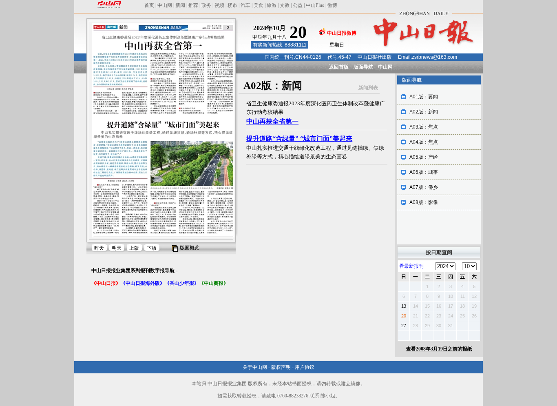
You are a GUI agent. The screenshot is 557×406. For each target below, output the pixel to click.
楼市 (232, 5)
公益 (298, 5)
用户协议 (304, 367)
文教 (285, 5)
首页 (149, 5)
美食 (258, 5)
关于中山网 (255, 367)
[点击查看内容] (138, 73)
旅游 (271, 5)
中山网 (164, 5)
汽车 (245, 5)
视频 (219, 5)
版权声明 (281, 367)
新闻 (180, 5)
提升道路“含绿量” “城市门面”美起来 (299, 138)
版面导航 (363, 67)
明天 (117, 248)
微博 (332, 5)
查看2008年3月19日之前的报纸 (439, 349)
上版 (134, 248)
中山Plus (315, 5)
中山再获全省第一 (272, 121)
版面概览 (189, 248)
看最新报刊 (411, 266)
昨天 (99, 248)
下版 (152, 248)
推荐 (193, 5)
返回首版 (339, 67)
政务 (206, 5)
